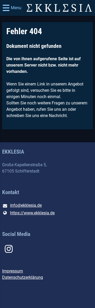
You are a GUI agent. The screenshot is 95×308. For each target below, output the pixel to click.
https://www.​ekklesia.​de (32, 212)
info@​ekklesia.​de (26, 205)
